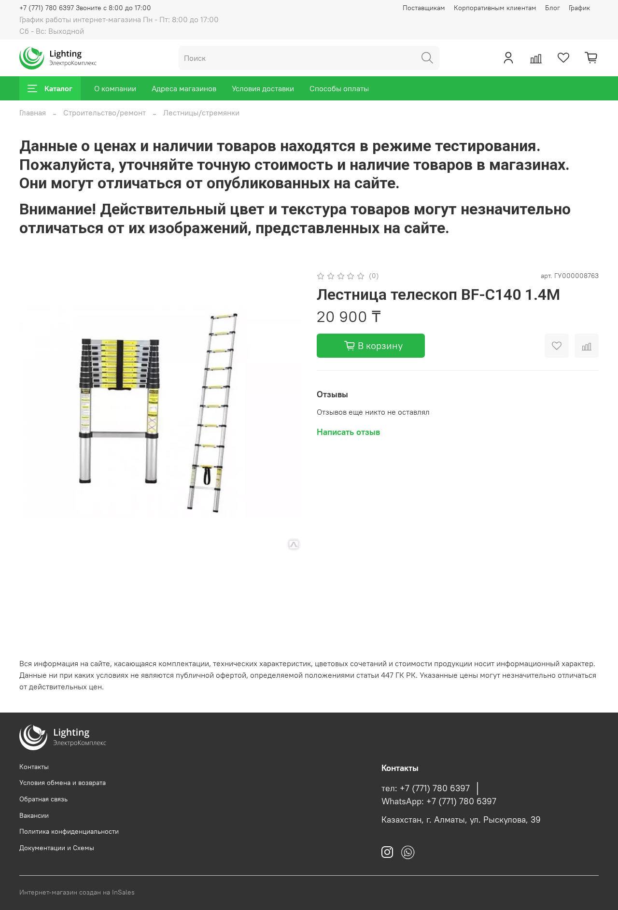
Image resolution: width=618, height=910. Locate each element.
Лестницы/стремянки (201, 112)
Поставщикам (424, 7)
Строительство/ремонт (104, 112)
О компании (115, 88)
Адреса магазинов (184, 88)
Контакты (34, 766)
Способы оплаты (339, 88)
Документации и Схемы (56, 847)
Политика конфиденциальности (69, 831)
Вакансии (34, 815)
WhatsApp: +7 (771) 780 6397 (438, 801)
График (579, 7)
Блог (552, 7)
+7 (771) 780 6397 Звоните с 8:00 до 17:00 (85, 7)
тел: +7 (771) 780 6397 (425, 788)
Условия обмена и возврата (62, 782)
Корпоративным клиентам (495, 7)
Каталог (58, 88)
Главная (32, 112)
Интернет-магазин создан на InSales (77, 892)
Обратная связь (43, 799)
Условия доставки (263, 88)
